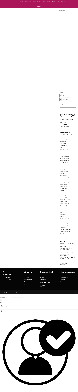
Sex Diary (62, 214)
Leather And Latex (63, 186)
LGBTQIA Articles (63, 188)
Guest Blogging (63, 182)
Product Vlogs (63, 205)
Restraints (62, 210)
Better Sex (63, 1)
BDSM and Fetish (63, 147)
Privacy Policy (26, 277)
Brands (25, 275)
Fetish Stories (63, 173)
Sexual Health (63, 220)
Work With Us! (71, 3)
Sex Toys (21, 1)
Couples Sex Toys (63, 158)
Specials (53, 1)
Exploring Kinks (63, 171)
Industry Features (63, 184)
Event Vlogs (62, 169)
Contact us (62, 275)
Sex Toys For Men (28, 1)
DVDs (58, 1)
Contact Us (42, 275)
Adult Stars (62, 143)
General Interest (63, 177)
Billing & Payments (64, 154)
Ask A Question (63, 145)
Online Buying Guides (64, 199)
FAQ (24, 281)
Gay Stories (62, 175)
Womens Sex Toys (63, 238)
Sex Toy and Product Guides (65, 218)
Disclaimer (42, 277)
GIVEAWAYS (38, 6)
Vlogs (67, 3)
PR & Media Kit (43, 279)
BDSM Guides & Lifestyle (65, 149)
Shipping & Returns (64, 277)
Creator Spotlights (63, 160)
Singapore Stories (63, 223)
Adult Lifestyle (63, 139)
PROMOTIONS (63, 207)
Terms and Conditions (28, 279)
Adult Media (14, 3)
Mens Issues (62, 195)
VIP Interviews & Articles (65, 231)
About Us (62, 284)
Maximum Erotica (27, 287)
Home (4, 3)
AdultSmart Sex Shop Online (14, 292)
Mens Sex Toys (63, 197)
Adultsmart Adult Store (7, 279)
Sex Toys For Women (36, 1)
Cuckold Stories (63, 162)
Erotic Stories (63, 167)
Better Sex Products (64, 151)
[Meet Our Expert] (39, 352)
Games (48, 1)
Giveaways (62, 179)
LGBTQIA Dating (63, 190)
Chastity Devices (63, 156)
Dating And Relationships (65, 164)
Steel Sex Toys (63, 225)
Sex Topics (62, 216)
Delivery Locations (64, 281)
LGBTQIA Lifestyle (64, 192)
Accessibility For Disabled (65, 134)
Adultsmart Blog (6, 277)
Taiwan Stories (63, 227)
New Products (63, 279)
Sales (61, 212)
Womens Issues (63, 235)
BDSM (44, 1)
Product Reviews (63, 203)
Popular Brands (63, 201)
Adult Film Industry (64, 136)
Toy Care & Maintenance (65, 229)
